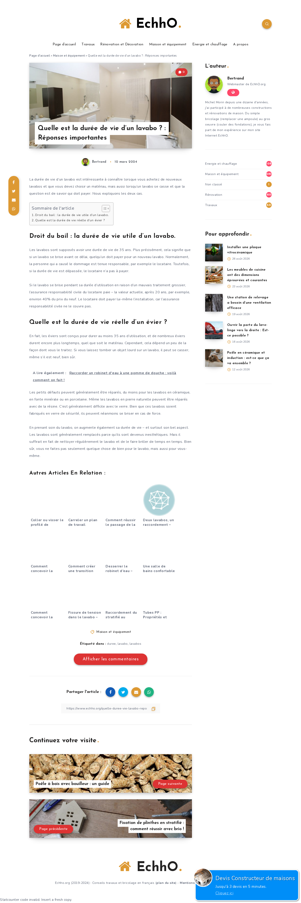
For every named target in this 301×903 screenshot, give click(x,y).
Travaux (88, 44)
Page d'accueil (39, 56)
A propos (240, 44)
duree (111, 644)
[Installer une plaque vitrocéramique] (214, 252)
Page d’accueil (64, 44)
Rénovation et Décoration (121, 44)
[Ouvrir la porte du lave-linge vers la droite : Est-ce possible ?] (214, 330)
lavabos (135, 644)
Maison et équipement (168, 44)
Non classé (213, 184)
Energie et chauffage (209, 44)
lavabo (123, 644)
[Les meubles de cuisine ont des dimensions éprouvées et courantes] (214, 275)
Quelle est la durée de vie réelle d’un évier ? (70, 220)
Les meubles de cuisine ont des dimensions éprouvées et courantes (247, 275)
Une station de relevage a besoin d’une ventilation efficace (249, 303)
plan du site (165, 883)
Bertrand (235, 79)
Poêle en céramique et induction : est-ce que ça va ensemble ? (248, 358)
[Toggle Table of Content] (103, 208)
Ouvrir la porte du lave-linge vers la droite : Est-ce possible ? (248, 330)
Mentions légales (193, 883)
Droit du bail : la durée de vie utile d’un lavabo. (72, 215)
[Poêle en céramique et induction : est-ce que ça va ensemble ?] (214, 358)
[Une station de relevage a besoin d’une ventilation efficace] (214, 303)
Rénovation (213, 195)
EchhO (154, 24)
